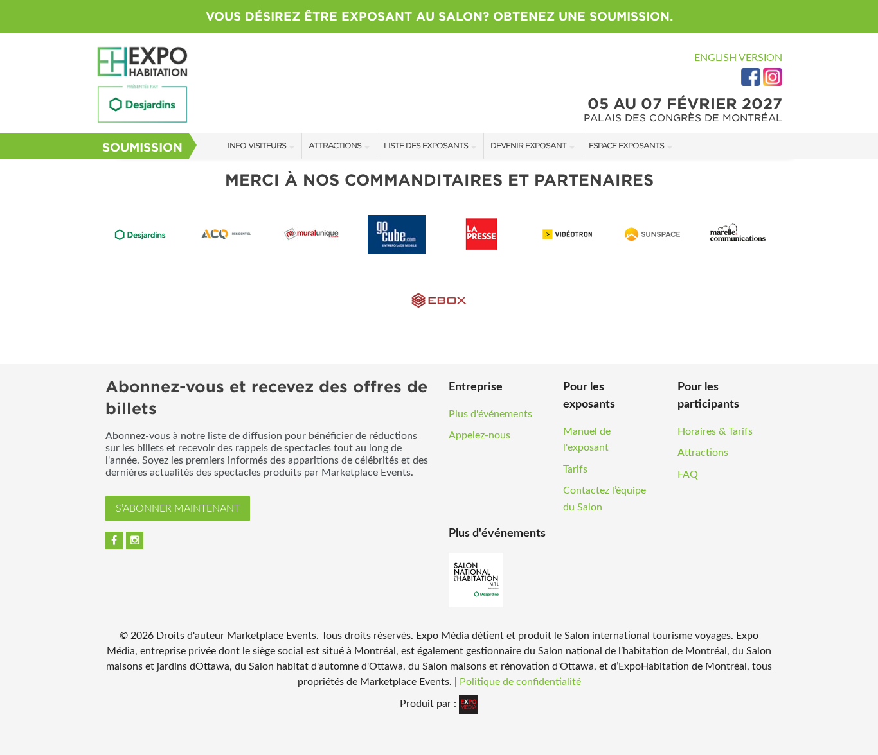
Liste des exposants (426, 145)
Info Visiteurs (257, 145)
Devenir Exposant (528, 145)
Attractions (335, 145)
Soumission (142, 147)
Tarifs (575, 469)
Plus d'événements (490, 414)
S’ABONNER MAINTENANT (178, 508)
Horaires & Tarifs (715, 431)
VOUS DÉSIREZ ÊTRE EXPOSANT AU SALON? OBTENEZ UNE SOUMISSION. (439, 16)
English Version (738, 58)
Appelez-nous (479, 435)
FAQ (687, 474)
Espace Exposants (626, 145)
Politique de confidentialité (520, 682)
